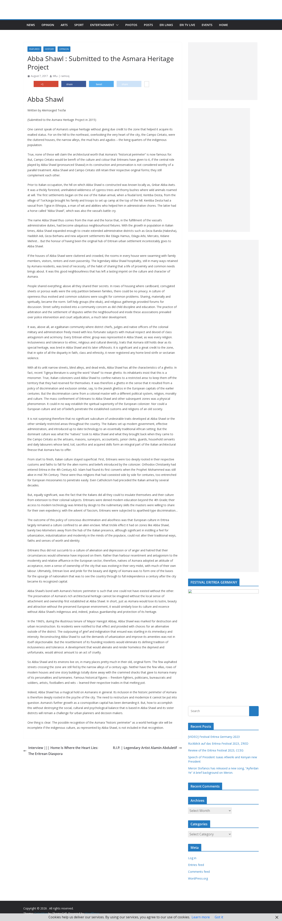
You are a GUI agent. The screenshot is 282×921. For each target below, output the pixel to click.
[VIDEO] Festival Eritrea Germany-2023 (214, 737)
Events (207, 25)
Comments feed (199, 872)
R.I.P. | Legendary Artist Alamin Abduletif (145, 747)
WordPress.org (198, 878)
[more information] (147, 84)
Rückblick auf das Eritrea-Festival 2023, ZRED (218, 743)
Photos (131, 25)
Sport (79, 25)
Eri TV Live (187, 25)
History (49, 49)
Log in (192, 858)
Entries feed (196, 865)
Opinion (47, 25)
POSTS (148, 25)
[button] (116, 25)
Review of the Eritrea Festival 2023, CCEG (215, 750)
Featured (34, 49)
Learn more (201, 917)
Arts (64, 25)
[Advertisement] (222, 71)
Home (223, 25)
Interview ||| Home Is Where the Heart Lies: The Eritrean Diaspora (63, 750)
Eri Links (166, 25)
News (31, 25)
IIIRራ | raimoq (61, 76)
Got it (219, 917)
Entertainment (102, 25)
